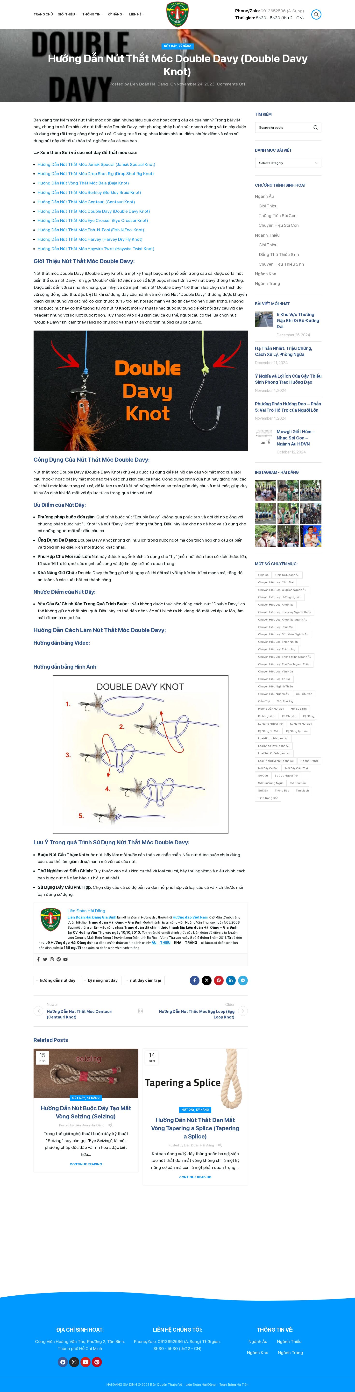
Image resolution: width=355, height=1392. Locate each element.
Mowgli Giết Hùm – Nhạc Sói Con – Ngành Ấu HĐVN (296, 437)
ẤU (154, 943)
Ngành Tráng (267, 283)
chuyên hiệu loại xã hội (274, 679)
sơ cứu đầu (298, 783)
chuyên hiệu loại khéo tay (275, 604)
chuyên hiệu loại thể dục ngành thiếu (284, 664)
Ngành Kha (265, 273)
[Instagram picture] (265, 490)
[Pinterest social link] (219, 980)
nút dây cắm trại (145, 980)
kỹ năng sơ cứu (268, 731)
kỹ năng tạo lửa (297, 731)
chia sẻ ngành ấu (287, 575)
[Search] (316, 14)
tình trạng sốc (268, 798)
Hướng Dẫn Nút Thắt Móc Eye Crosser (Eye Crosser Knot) (93, 220)
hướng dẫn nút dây (57, 980)
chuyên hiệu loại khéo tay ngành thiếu (284, 612)
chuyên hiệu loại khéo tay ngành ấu (282, 619)
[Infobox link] (268, 14)
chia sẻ (263, 575)
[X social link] (207, 980)
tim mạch (302, 790)
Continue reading (86, 1164)
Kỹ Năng (184, 46)
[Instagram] (52, 959)
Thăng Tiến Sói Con (278, 215)
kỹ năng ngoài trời (270, 723)
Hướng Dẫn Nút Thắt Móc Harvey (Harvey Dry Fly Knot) (90, 239)
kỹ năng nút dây (103, 980)
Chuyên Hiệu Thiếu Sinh (281, 264)
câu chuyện (304, 694)
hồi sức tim (299, 708)
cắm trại (264, 701)
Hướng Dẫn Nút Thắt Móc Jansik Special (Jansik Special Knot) (96, 164)
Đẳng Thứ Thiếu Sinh (279, 254)
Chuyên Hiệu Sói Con (279, 225)
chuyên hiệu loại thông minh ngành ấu (284, 656)
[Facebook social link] (194, 980)
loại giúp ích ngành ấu (273, 738)
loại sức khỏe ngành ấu (274, 753)
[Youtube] (65, 959)
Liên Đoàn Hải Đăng (149, 83)
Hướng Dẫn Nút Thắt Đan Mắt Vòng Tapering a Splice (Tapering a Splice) (195, 1128)
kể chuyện (289, 716)
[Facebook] (38, 959)
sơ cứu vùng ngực (271, 783)
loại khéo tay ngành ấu (274, 746)
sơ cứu (263, 775)
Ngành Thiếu (267, 235)
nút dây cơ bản (268, 768)
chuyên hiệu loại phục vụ (275, 627)
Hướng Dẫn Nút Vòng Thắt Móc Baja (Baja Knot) (83, 182)
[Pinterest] (59, 959)
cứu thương (285, 701)
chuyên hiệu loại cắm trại (276, 582)
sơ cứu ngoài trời (286, 775)
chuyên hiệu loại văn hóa (275, 671)
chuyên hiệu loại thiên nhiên (278, 641)
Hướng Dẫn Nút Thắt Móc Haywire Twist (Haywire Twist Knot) (96, 248)
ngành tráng (309, 761)
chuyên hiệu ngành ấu (273, 694)
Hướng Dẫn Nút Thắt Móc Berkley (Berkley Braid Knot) (89, 192)
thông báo (282, 790)
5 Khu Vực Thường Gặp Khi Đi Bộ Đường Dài (298, 320)
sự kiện (263, 790)
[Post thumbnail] (264, 324)
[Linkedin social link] (231, 980)
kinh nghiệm (266, 716)
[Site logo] (177, 14)
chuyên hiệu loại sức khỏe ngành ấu (283, 634)
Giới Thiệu (268, 205)
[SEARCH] (315, 127)
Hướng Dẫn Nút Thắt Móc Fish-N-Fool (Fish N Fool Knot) (91, 229)
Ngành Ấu (264, 196)
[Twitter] (45, 959)
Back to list (140, 1011)
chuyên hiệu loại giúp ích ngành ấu (282, 590)
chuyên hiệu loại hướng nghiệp (279, 597)
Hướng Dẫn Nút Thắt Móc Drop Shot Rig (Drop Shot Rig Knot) (96, 173)
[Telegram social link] (243, 980)
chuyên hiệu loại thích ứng (277, 649)
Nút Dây (170, 46)
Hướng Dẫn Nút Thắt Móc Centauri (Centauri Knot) (86, 201)
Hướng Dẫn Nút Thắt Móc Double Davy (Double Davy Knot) (94, 211)
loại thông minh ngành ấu (276, 761)
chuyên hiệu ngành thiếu (275, 686)
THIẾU (165, 943)
